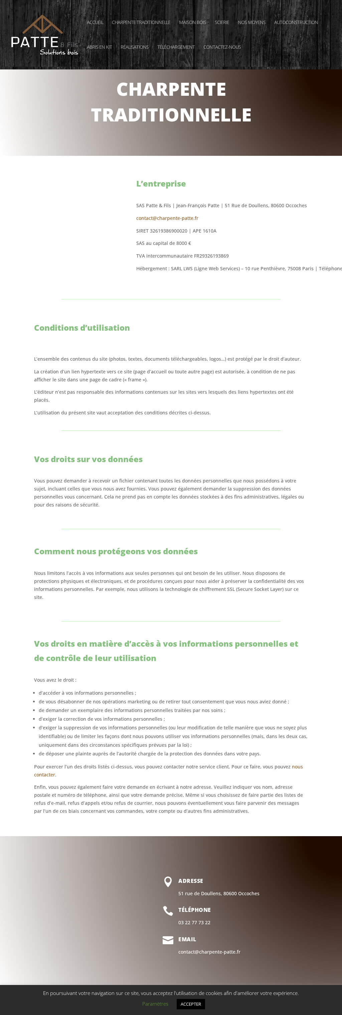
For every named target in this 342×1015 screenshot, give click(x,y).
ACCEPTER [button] (191, 1004)
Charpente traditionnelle (141, 22)
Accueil (95, 22)
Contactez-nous (222, 47)
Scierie (222, 22)
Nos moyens (252, 22)
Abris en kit (99, 47)
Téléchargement (176, 47)
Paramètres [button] (155, 1003)
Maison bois (192, 22)
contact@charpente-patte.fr (167, 218)
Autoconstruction (296, 22)
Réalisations (135, 47)
